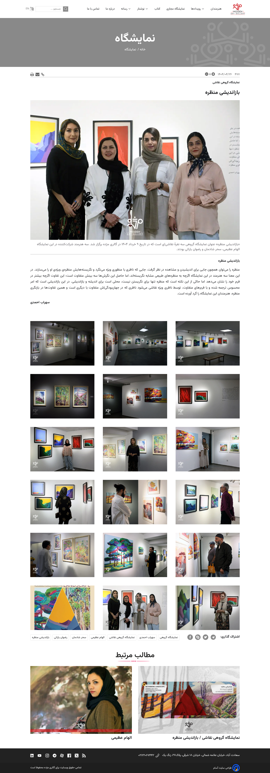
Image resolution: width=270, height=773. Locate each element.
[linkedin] (32, 755)
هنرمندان (216, 9)
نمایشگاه (130, 49)
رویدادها (196, 9)
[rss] (84, 755)
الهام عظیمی (97, 637)
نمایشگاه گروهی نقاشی (122, 637)
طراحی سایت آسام (222, 768)
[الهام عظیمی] (81, 700)
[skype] (198, 637)
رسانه (124, 9)
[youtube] (39, 755)
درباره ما (110, 9)
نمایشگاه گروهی (169, 637)
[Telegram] (54, 755)
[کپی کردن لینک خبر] (42, 74)
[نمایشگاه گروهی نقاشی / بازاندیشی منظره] (189, 700)
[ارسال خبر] (37, 74)
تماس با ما (93, 9)
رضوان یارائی (60, 637)
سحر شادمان (79, 637)
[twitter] (205, 637)
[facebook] (190, 637)
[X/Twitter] (76, 755)
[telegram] (213, 637)
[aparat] (62, 755)
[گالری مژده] (238, 9)
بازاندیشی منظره (40, 637)
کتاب (157, 9)
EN (27, 9)
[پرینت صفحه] (32, 74)
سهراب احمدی (147, 637)
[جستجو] (65, 9)
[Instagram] (47, 755)
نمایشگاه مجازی (175, 9)
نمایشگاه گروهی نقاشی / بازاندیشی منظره (206, 737)
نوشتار (141, 9)
